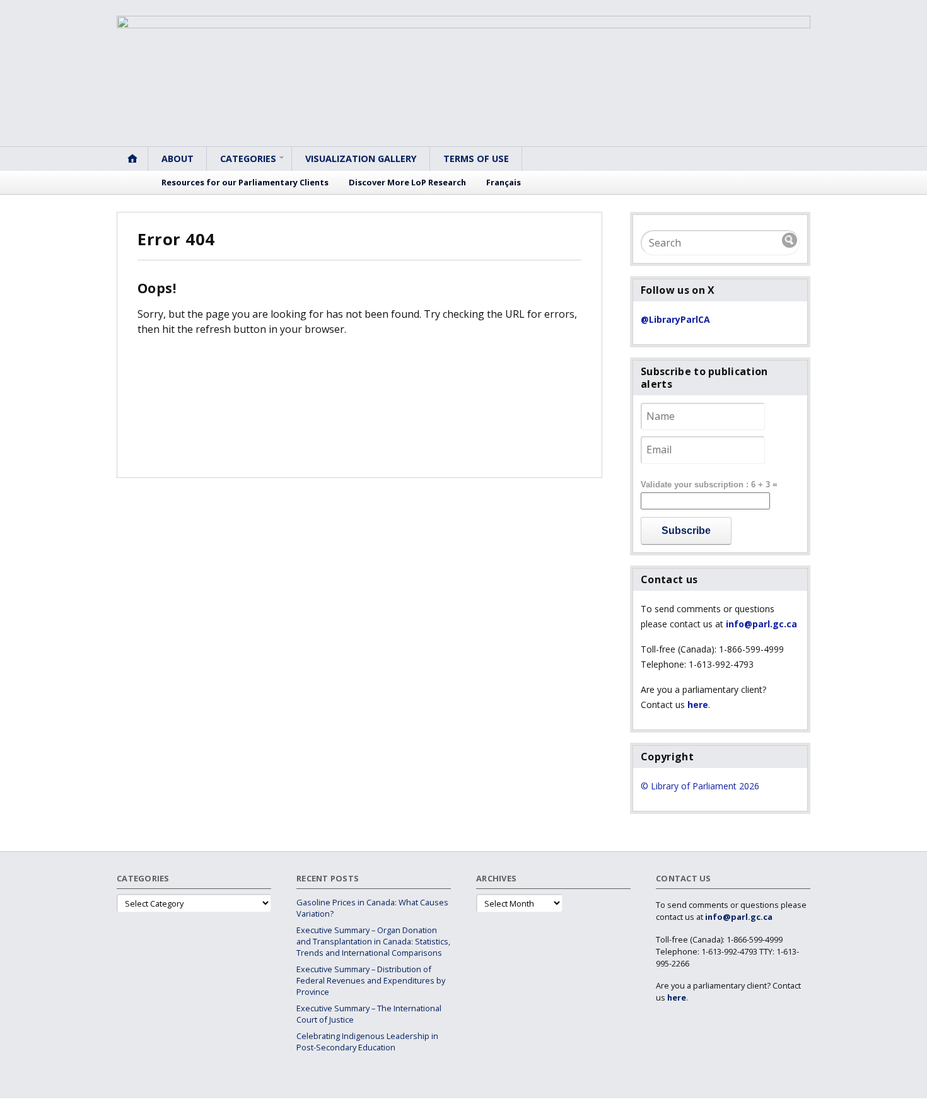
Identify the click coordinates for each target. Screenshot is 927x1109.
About (177, 159)
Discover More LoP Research (407, 182)
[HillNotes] (463, 81)
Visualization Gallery (361, 159)
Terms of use (476, 159)
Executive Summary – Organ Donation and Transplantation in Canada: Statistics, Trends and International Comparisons (373, 941)
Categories (248, 159)
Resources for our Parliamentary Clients (245, 182)
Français (503, 182)
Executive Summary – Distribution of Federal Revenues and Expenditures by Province (370, 980)
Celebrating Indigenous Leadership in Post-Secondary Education (367, 1041)
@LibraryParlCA (675, 319)
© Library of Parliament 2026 (700, 786)
